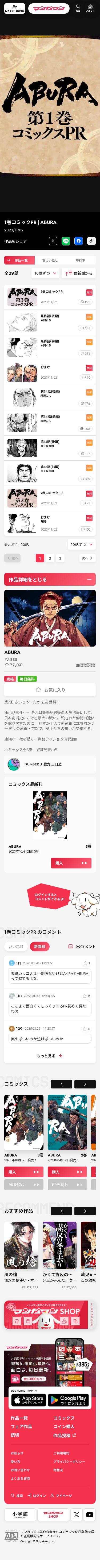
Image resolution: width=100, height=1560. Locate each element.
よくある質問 (20, 1478)
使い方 (15, 1461)
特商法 (58, 1470)
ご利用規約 (61, 1453)
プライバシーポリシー (69, 1461)
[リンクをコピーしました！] (91, 241)
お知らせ (17, 1453)
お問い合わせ (20, 1470)
